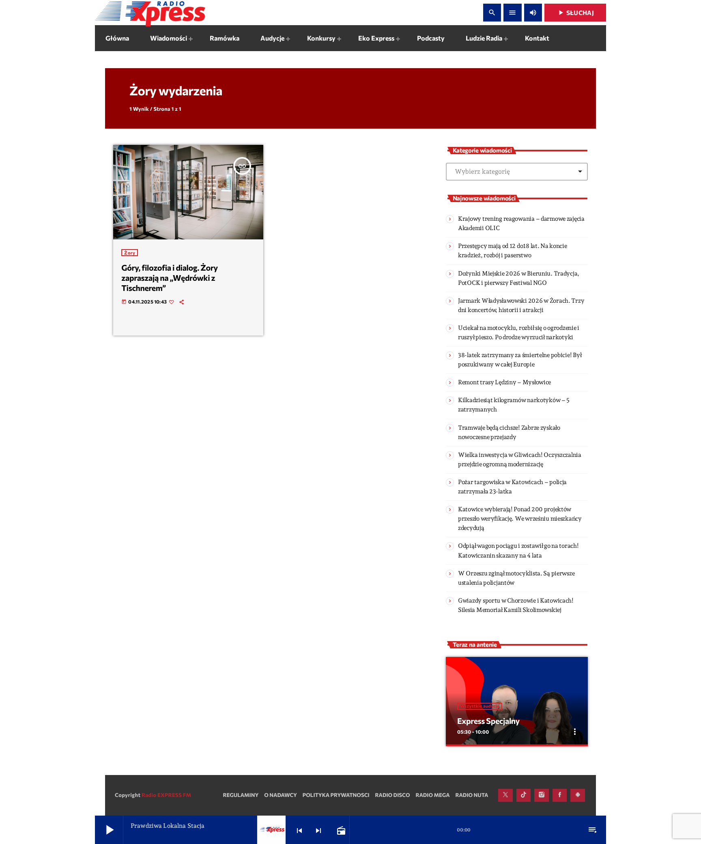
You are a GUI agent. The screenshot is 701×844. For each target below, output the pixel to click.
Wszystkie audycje (479, 706)
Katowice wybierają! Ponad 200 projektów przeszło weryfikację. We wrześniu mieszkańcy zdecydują (520, 519)
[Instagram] (541, 795)
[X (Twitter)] (505, 795)
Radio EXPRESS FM (166, 795)
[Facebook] (560, 795)
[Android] (577, 795)
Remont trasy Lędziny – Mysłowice (504, 382)
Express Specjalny (488, 721)
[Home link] (150, 12)
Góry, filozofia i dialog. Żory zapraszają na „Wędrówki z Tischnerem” (169, 278)
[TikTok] (523, 795)
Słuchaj (575, 13)
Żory (129, 252)
